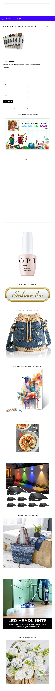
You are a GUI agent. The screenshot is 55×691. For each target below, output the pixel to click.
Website (5, 95)
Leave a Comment (9, 29)
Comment (6, 67)
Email (4, 90)
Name (5, 84)
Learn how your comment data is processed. (36, 108)
